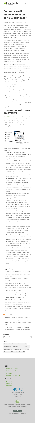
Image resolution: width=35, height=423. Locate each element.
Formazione (7, 346)
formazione (16, 346)
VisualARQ (27, 87)
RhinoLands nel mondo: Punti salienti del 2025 (18, 288)
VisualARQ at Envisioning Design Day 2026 (17, 327)
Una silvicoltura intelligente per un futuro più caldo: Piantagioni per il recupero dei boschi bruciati (18, 308)
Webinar (22, 352)
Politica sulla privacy (12, 369)
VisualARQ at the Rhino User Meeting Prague (17, 329)
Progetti (6, 352)
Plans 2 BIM (7, 117)
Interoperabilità (18, 349)
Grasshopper (8, 349)
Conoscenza (16, 344)
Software (14, 352)
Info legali (9, 373)
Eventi (24, 344)
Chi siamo (9, 381)
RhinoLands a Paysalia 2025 (13, 290)
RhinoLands (9, 385)
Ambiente (7, 344)
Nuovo (25, 22)
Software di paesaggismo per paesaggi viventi (18, 271)
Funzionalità (25, 346)
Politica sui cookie (11, 371)
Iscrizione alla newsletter (13, 375)
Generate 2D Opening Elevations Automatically (18, 317)
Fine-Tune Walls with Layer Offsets (14, 320)
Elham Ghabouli (9, 22)
